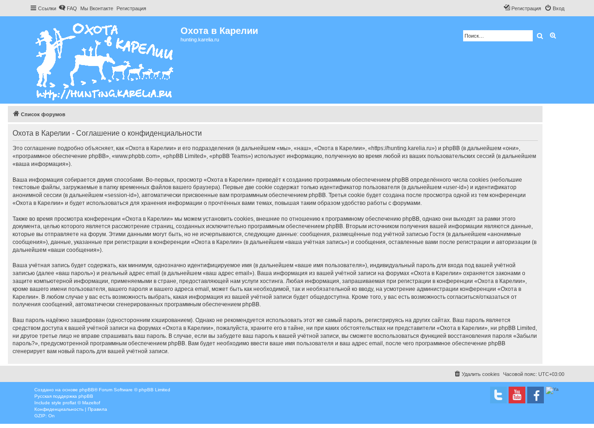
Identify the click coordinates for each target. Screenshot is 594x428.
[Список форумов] (105, 60)
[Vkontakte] (498, 395)
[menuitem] (67, 8)
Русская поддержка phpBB (63, 396)
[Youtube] (517, 395)
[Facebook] (535, 395)
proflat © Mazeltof (81, 402)
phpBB (86, 389)
